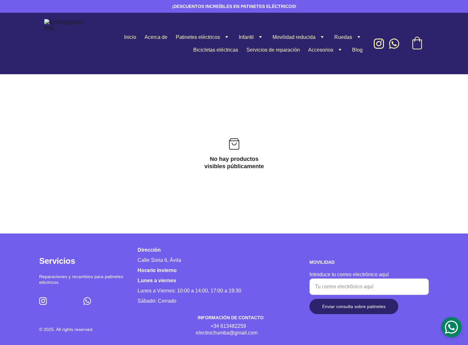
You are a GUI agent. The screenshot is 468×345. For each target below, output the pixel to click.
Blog (357, 50)
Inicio (130, 37)
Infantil (246, 37)
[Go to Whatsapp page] (394, 44)
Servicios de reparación (273, 50)
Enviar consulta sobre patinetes (354, 306)
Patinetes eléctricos (198, 37)
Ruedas (343, 37)
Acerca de (156, 37)
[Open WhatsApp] (451, 327)
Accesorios (320, 50)
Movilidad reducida (294, 37)
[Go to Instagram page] (381, 44)
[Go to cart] (417, 43)
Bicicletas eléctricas (215, 50)
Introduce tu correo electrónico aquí (349, 274)
